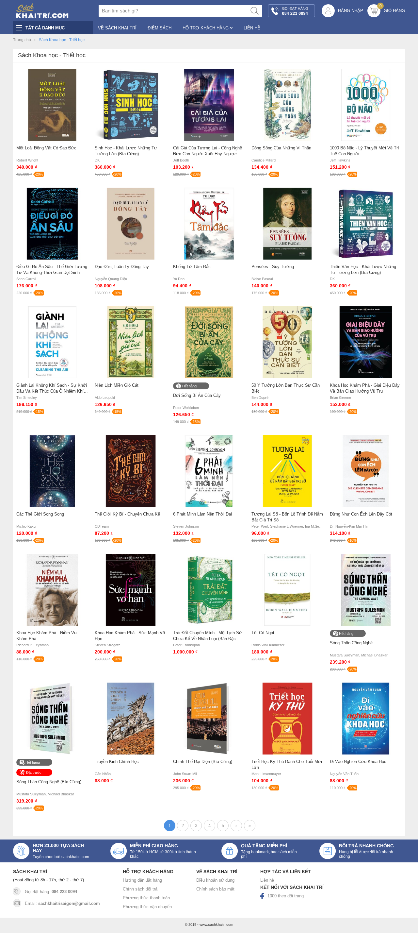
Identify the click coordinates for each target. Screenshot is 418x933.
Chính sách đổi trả (140, 889)
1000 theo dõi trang (285, 895)
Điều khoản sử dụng (215, 880)
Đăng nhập (350, 10)
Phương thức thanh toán (146, 897)
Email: (62, 903)
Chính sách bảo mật (215, 889)
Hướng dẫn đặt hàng (142, 880)
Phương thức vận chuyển (147, 906)
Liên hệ (267, 880)
